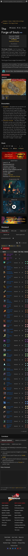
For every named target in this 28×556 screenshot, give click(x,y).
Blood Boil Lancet (9, 296)
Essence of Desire (9, 412)
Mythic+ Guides (6, 513)
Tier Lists (4, 522)
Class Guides (5, 505)
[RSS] (20, 548)
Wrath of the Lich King (18, 21)
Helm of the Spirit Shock (9, 421)
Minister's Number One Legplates (10, 268)
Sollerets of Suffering (9, 321)
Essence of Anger (9, 325)
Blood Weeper (8, 379)
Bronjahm (6, 106)
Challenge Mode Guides (21, 525)
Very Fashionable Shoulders (9, 355)
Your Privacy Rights (17, 540)
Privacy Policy (21, 542)
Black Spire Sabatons (9, 388)
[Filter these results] (20, 243)
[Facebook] (15, 548)
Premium (14, 542)
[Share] (26, 1)
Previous (5, 148)
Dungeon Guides (19, 510)
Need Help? (7, 537)
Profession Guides (6, 515)
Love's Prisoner (8, 364)
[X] (10, 548)
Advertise (8, 540)
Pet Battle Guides (19, 520)
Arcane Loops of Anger (10, 407)
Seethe (8, 402)
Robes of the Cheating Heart (10, 277)
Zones (10, 21)
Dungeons (5, 23)
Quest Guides (18, 515)
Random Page (6, 542)
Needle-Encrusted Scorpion (9, 374)
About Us (21, 537)
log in (13, 487)
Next (15, 148)
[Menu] (1, 1)
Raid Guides (5, 517)
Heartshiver (9, 291)
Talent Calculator (6, 520)
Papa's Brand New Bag (10, 254)
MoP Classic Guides (20, 503)
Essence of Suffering (9, 398)
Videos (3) (14, 199)
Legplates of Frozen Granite (9, 316)
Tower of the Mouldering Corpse (10, 311)
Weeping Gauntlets (9, 359)
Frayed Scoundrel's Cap (9, 384)
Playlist (22, 148)
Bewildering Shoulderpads (10, 272)
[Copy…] (17, 243)
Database (5, 21)
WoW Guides (5, 503)
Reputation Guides (19, 517)
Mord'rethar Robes (9, 416)
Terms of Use (14, 545)
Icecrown (10, 175)
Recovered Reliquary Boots (9, 426)
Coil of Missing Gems (8, 341)
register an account (19, 487)
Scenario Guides (19, 522)
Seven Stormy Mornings (10, 282)
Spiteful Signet (8, 345)
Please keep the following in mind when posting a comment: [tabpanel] (14, 468)
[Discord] (8, 548)
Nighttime (9, 350)
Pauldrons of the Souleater (10, 393)
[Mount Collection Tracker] (14, 220)
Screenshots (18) (14, 179)
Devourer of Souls (8, 120)
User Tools (14, 537)
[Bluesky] (13, 548)
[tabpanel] (14, 337)
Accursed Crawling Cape (9, 306)
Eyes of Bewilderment (10, 369)
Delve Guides (5, 508)
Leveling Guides (6, 510)
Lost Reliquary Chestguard (9, 301)
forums (20, 462)
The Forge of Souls (13, 23)
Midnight (4, 525)
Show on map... (6, 74)
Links (24, 27)
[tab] (4, 231)
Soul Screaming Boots (9, 336)
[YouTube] (18, 548)
